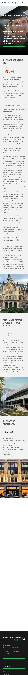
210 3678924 (7, 651)
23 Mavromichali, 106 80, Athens (11, 648)
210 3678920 (6, 653)
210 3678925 (15, 651)
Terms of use (6, 671)
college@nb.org (7, 656)
